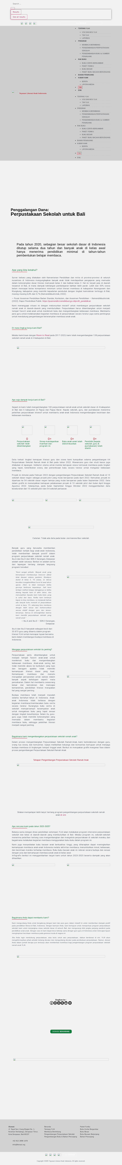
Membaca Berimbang (91, 45)
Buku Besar (87, 69)
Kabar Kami (83, 78)
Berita (85, 81)
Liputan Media (88, 84)
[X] (62, 1003)
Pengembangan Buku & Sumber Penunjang (95, 55)
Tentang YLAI (84, 28)
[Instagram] (55, 1003)
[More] (70, 1003)
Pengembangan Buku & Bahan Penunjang (60, 1137)
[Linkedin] (66, 1003)
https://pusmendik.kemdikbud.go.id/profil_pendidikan (66, 301)
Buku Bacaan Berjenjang (89, 1134)
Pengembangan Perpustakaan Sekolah (95, 49)
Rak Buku (82, 59)
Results (16, 12)
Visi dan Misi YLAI (89, 32)
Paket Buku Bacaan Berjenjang (96, 72)
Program (82, 41)
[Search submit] (13, 8)
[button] (91, 92)
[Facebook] (51, 1003)
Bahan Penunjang (86, 75)
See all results (19, 17)
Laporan (85, 38)
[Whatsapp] (59, 1003)
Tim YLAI (85, 35)
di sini (63, 815)
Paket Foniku (88, 66)
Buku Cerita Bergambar (92, 63)
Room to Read (43, 335)
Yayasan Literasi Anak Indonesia (32, 93)
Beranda (47, 1127)
